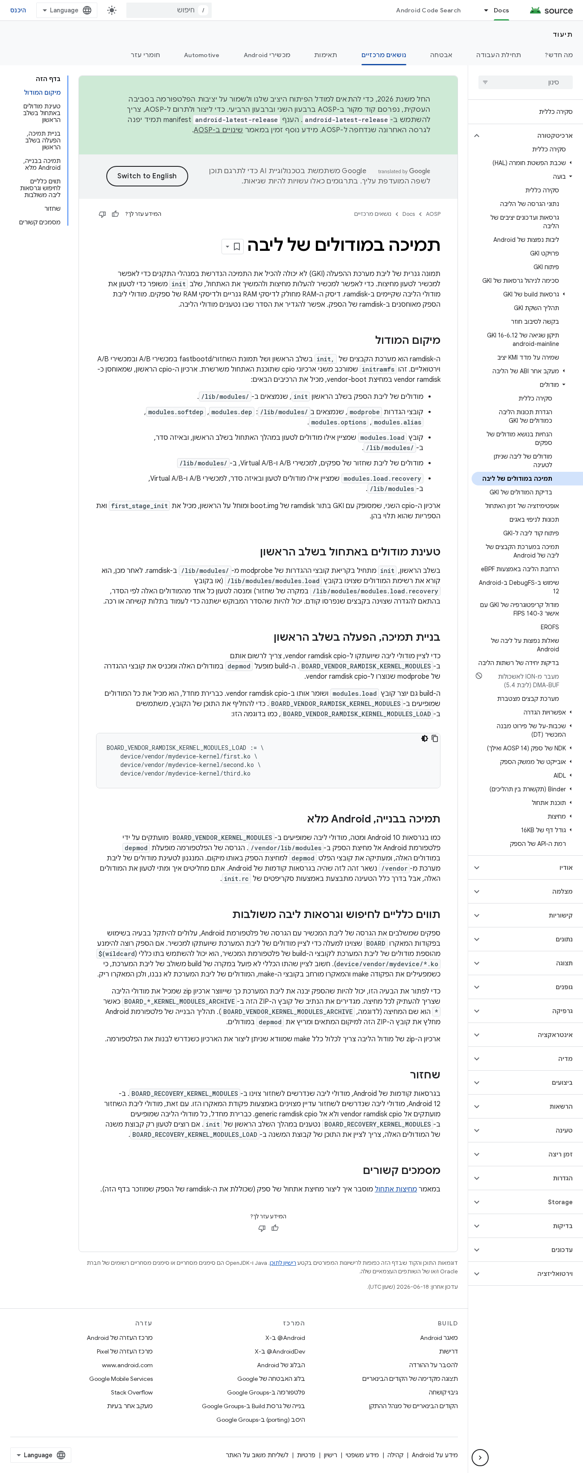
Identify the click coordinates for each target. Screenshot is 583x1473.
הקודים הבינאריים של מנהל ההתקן (413, 1406)
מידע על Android (435, 1455)
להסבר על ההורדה (433, 1365)
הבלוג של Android (281, 1365)
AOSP (433, 214)
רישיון (330, 1455)
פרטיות (306, 1455)
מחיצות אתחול (396, 1189)
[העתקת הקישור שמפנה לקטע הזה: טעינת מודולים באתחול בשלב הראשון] (251, 553)
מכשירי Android (267, 55)
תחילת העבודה (498, 55)
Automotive (202, 55)
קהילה (395, 1455)
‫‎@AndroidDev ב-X (280, 1351)
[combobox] (169, 10)
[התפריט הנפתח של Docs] (482, 10)
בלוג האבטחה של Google (271, 1379)
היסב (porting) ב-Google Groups (260, 1420)
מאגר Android (439, 1338)
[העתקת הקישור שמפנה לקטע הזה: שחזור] (401, 1076)
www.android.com (127, 1365)
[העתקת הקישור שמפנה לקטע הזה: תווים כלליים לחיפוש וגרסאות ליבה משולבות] (223, 915)
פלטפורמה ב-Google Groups (266, 1392)
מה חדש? (559, 55)
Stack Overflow (132, 1392)
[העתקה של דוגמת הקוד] (435, 738)
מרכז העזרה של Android (120, 1338)
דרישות (448, 1351)
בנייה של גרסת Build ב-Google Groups (253, 1406)
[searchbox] (525, 82)
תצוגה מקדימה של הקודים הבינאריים (410, 1379)
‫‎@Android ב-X (285, 1338)
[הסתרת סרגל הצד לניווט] (480, 1457)
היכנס (18, 10)
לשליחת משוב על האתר (257, 1455)
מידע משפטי (362, 1455)
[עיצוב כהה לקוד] (425, 738)
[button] (532, 135)
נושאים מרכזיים (384, 55)
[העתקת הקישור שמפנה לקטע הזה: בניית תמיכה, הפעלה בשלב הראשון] (265, 638)
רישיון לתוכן (283, 1263)
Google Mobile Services (121, 1379)
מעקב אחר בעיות (130, 1406)
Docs (501, 10)
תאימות (326, 55)
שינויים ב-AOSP (218, 130)
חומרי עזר (145, 55)
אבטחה (441, 55)
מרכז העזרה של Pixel (125, 1351)
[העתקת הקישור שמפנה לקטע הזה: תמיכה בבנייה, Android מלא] (298, 820)
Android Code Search (428, 10)
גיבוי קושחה (443, 1392)
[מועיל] (115, 214)
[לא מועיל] (102, 214)
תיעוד (563, 34)
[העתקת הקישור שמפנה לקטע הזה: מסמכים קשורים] (354, 1171)
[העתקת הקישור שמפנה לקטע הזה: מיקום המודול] (366, 341)
